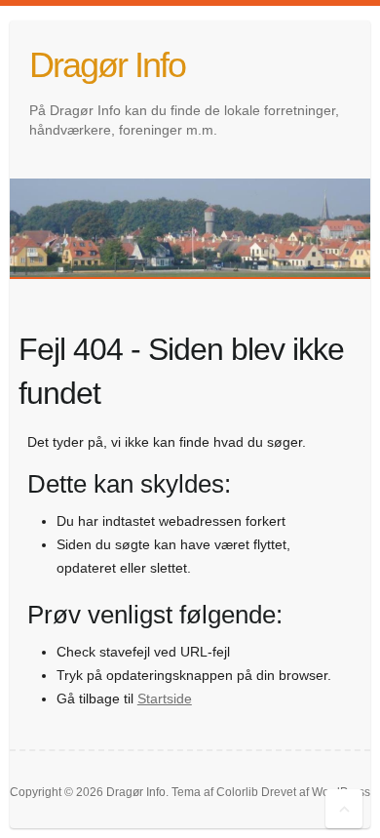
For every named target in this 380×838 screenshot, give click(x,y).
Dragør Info (107, 65)
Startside (164, 698)
